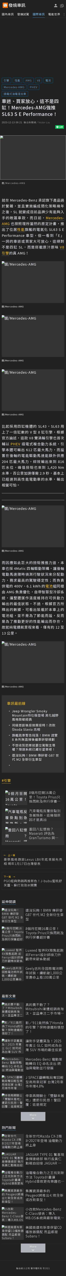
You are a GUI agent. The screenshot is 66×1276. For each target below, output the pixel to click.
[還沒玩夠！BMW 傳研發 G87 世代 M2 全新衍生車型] (13, 915)
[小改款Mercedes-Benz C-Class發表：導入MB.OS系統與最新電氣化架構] (13, 1214)
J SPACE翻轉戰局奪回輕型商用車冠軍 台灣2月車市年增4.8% (45, 1081)
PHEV (33, 87)
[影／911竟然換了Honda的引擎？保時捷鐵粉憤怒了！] (13, 1028)
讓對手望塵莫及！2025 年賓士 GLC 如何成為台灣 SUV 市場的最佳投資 (44, 1045)
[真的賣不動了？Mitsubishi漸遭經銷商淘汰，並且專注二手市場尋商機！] (13, 1009)
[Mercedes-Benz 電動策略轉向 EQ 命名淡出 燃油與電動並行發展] (13, 1064)
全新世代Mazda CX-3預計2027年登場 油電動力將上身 (44, 1140)
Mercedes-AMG (14, 87)
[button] (61, 5)
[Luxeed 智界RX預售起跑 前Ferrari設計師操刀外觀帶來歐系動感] (13, 955)
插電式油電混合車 (15, 94)
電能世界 (54, 14)
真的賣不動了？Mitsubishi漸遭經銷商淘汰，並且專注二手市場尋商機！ (45, 1009)
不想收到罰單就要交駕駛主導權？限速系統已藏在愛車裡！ (33, 747)
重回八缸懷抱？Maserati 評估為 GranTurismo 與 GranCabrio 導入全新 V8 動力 (44, 833)
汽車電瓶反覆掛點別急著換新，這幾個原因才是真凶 (45, 815)
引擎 (6, 80)
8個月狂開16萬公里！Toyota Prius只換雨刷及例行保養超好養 (45, 797)
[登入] (56, 5)
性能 (17, 80)
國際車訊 (39, 14)
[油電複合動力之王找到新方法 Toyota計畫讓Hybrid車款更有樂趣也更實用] (13, 1178)
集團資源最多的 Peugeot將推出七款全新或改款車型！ (45, 1195)
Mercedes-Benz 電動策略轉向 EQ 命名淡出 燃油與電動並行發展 (44, 1063)
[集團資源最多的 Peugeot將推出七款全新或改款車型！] (13, 1196)
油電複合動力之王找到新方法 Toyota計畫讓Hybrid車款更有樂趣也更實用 (45, 1177)
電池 (48, 80)
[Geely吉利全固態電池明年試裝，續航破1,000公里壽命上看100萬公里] (13, 973)
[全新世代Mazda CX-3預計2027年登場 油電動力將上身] (13, 1141)
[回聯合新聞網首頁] (5, 5)
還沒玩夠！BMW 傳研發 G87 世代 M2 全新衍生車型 (35, 757)
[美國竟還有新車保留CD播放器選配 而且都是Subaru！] (13, 1232)
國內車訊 (8, 14)
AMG (29, 80)
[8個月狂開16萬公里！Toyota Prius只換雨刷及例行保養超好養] (16, 797)
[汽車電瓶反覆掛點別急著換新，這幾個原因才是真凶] (16, 816)
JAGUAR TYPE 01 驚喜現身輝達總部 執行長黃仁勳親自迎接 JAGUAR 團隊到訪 (45, 1158)
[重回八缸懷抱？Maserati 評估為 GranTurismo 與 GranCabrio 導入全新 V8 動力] (16, 834)
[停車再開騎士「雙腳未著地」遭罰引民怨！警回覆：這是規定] (13, 1100)
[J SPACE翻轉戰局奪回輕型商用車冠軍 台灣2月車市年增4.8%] (13, 1082)
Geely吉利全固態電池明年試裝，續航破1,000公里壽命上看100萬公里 (44, 972)
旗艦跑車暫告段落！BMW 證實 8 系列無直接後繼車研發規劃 (35, 737)
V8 (38, 80)
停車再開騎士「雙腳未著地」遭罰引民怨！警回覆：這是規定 (45, 1100)
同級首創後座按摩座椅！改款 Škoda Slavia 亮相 (33, 727)
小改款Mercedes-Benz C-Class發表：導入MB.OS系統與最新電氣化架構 (45, 1213)
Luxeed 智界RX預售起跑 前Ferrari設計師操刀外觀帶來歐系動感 (45, 954)
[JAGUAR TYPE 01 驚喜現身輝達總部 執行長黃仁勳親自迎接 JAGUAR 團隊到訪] (13, 1159)
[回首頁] (17, 5)
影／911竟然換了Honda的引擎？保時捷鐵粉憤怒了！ (45, 1027)
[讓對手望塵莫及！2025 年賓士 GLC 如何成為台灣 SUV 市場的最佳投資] (13, 1046)
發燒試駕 (23, 14)
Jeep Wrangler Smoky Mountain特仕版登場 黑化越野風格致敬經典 (35, 715)
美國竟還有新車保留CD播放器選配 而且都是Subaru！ (44, 1231)
